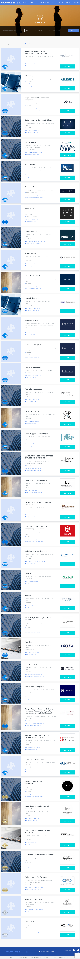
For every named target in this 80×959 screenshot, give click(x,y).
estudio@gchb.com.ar (32, 820)
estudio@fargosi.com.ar (32, 310)
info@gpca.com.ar (31, 423)
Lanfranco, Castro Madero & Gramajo (39, 855)
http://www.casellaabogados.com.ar (36, 932)
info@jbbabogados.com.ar (33, 470)
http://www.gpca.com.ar (32, 421)
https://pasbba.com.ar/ (32, 605)
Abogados (33, 2)
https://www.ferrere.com (32, 332)
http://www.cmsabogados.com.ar (35, 195)
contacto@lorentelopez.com (34, 492)
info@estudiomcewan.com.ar (34, 243)
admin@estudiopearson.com (34, 288)
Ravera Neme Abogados (34, 687)
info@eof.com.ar (30, 583)
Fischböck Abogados (33, 389)
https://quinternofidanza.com (34, 674)
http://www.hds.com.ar (32, 444)
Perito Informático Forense (36, 877)
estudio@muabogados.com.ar (34, 541)
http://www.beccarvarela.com (34, 152)
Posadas (28, 642)
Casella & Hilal (30, 922)
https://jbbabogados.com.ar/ (34, 468)
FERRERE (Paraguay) (33, 345)
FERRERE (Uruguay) (33, 367)
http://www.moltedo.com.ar (33, 263)
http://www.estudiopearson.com (35, 286)
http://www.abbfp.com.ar (33, 63)
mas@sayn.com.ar (31, 772)
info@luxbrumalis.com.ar (33, 517)
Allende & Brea (31, 76)
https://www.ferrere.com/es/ (33, 355)
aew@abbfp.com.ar (31, 66)
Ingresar (68, 2)
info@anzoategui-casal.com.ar (34, 911)
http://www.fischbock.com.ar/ (34, 399)
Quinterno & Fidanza (33, 664)
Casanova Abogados (33, 187)
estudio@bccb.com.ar (32, 132)
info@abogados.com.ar (47, 951)
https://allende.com (31, 84)
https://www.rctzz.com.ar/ (33, 747)
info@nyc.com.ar (30, 563)
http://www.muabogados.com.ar (35, 539)
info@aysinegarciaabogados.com (35, 796)
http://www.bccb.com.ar (32, 130)
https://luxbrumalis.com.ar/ (33, 514)
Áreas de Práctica (46, 2)
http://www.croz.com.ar (32, 219)
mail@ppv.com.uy (31, 654)
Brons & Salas (30, 165)
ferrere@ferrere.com (31, 377)
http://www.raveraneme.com (34, 697)
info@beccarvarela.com (32, 154)
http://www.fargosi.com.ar (33, 308)
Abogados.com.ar (23, 957)
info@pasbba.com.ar (32, 607)
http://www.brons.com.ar (33, 175)
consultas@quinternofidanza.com (35, 676)
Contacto (59, 2)
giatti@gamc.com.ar (31, 844)
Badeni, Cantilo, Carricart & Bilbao (38, 120)
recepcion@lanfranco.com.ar (34, 867)
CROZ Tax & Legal (32, 209)
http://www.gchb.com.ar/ (32, 818)
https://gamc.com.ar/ (31, 842)
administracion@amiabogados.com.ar (36, 110)
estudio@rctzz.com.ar (32, 749)
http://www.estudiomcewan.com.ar (35, 241)
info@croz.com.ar (31, 221)
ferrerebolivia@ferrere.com (33, 335)
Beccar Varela (30, 142)
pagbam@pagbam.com (33, 632)
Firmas (25, 2)
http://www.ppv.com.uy (32, 652)
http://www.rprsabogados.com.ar (35, 723)
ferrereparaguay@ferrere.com (34, 357)
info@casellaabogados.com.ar (34, 934)
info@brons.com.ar (31, 177)
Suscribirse (76, 2)
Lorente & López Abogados (36, 480)
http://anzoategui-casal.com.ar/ (34, 909)
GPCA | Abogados (32, 411)
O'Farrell (28, 573)
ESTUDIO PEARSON (32, 276)
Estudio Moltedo (31, 253)
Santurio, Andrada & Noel (35, 759)
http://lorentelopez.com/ (32, 490)
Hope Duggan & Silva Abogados (37, 434)
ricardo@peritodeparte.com (33, 889)
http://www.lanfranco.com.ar (33, 865)
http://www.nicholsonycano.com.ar (35, 561)
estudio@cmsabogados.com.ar (34, 197)
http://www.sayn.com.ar (32, 769)
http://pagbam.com (31, 630)
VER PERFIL (67, 66)
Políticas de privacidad (65, 957)
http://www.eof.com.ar (32, 581)
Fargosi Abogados (32, 298)
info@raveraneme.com (32, 699)
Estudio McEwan (31, 231)
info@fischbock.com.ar (32, 401)
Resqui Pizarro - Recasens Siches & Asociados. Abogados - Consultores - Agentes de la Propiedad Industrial (39, 711)
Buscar (73, 30)
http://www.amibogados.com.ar (34, 108)
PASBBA (28, 595)
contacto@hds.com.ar (32, 446)
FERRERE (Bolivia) (32, 320)
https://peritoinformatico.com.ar (34, 887)
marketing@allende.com (33, 86)
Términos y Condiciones (52, 957)
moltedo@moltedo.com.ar (33, 266)
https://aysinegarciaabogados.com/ (35, 794)
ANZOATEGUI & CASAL (34, 899)
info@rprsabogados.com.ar (33, 725)
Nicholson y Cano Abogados (36, 551)
